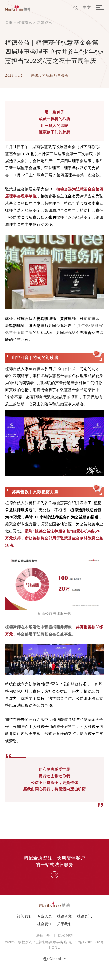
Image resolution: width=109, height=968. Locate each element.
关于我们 (64, 924)
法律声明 (43, 935)
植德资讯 (24, 23)
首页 (8, 23)
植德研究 (64, 916)
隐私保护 (65, 935)
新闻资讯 (44, 23)
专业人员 (44, 916)
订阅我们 (24, 916)
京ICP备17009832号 (86, 942)
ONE (56, 947)
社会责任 (44, 924)
